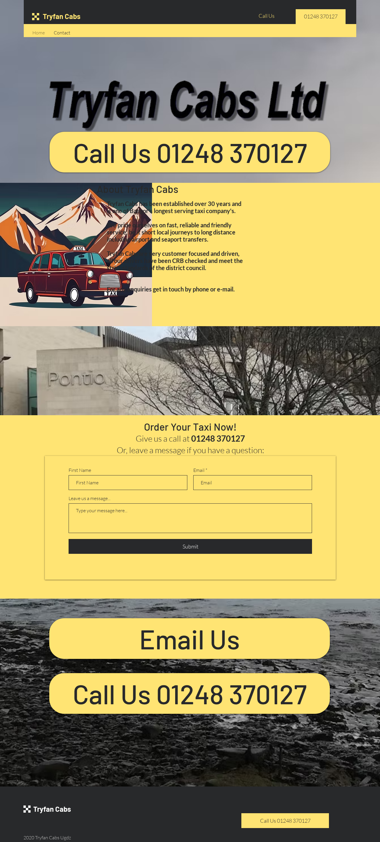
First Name (80, 470)
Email (199, 470)
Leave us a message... (89, 498)
